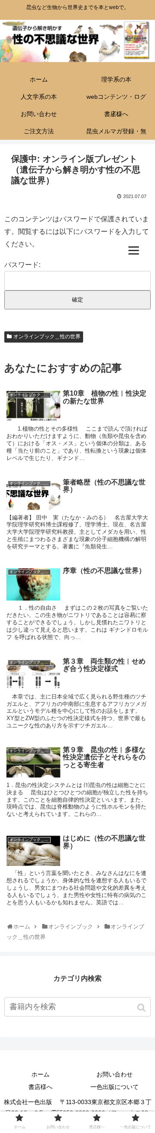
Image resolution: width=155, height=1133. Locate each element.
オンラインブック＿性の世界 (47, 337)
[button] (142, 1007)
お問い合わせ (114, 1074)
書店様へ (40, 1086)
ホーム (40, 1074)
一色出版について (114, 1086)
